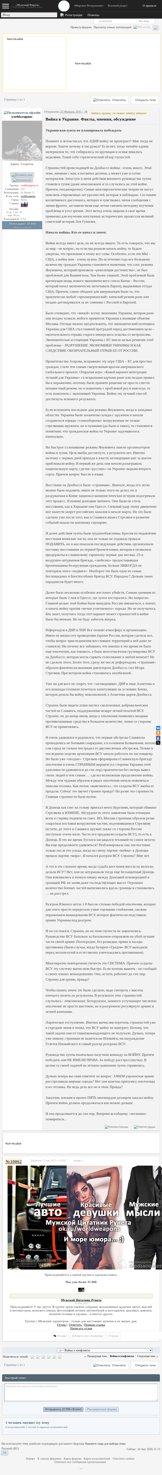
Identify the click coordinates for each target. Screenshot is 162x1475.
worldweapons (21, 117)
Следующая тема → (147, 1356)
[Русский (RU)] (10, 1449)
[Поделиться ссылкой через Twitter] (38, 1356)
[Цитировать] (22, 180)
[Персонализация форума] (156, 28)
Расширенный (158, 21)
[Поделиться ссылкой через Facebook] (43, 1356)
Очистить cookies (123, 1458)
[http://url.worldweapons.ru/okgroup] (81, 1218)
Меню (64, 6)
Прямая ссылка (94, 1324)
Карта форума (72, 1458)
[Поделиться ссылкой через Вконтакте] (32, 1356)
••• (81, 1468)
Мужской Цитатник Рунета (81, 1300)
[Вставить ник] (22, 174)
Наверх (30, 1458)
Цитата (151, 1127)
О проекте (149, 5)
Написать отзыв (81, 1328)
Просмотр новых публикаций (112, 27)
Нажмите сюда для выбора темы (105, 1443)
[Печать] (54, 1356)
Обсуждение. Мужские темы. (27, 6)
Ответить (118, 100)
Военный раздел (117, 5)
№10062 (13, 1161)
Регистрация (73, 15)
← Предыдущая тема (95, 1356)
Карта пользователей (97, 1458)
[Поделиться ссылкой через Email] (49, 1356)
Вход (6, 14)
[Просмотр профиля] (22, 140)
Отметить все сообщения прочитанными (80, 1462)
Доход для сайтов (15, 39)
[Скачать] (60, 1356)
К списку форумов (49, 1458)
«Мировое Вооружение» (89, 5)
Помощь (93, 15)
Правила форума (81, 27)
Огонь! (62, 1324)
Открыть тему (145, 100)
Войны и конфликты (122, 1356)
